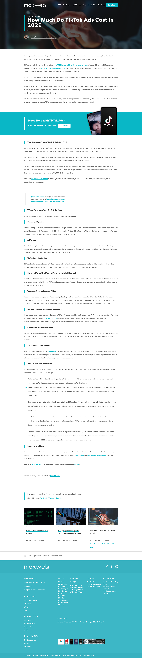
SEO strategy (52, 351)
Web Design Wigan (76, 592)
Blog (94, 5)
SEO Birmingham (63, 600)
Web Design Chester (76, 590)
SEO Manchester (63, 603)
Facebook (43, 498)
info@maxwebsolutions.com (34, 590)
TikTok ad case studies (39, 179)
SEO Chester (62, 586)
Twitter (51, 498)
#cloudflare (50, 199)
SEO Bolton (61, 598)
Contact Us (64, 126)
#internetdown (59, 199)
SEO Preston (61, 596)
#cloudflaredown (37, 201)
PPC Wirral (90, 582)
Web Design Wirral (76, 585)
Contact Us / (69, 622)
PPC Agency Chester (93, 586)
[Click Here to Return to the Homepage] (35, 7)
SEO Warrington (63, 589)
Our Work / (76, 622)
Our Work (101, 5)
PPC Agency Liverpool (94, 584)
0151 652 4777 (37, 464)
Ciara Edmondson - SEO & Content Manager (43, 38)
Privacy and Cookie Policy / (95, 622)
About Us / (61, 622)
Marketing (93, 544)
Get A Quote (112, 5)
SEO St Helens (62, 591)
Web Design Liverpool (77, 587)
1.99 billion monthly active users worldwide (71, 65)
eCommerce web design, (96, 455)
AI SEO (75, 5)
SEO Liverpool (62, 584)
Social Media (33, 16)
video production (50, 318)
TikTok (76, 464)
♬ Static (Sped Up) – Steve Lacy (53, 201)
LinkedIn (59, 498)
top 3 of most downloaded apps (53, 68)
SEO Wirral (61, 582)
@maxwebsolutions (37, 197)
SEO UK (60, 593)
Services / (83, 622)
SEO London (61, 605)
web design (79, 455)
